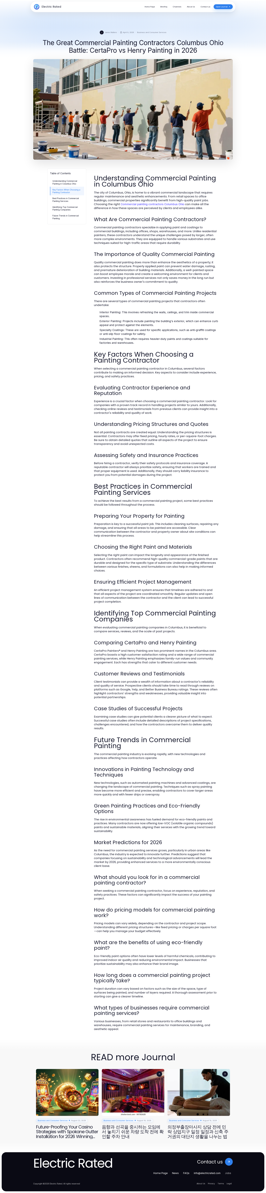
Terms (221, 1183)
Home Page (160, 1173)
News (175, 1173)
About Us (201, 1183)
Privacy (211, 1183)
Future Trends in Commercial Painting (66, 216)
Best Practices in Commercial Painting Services (66, 199)
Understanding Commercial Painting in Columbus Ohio (65, 182)
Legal (229, 1183)
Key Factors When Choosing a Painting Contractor (66, 191)
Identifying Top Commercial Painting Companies (65, 208)
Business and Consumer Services (151, 32)
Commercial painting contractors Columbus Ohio (152, 204)
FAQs (186, 1173)
